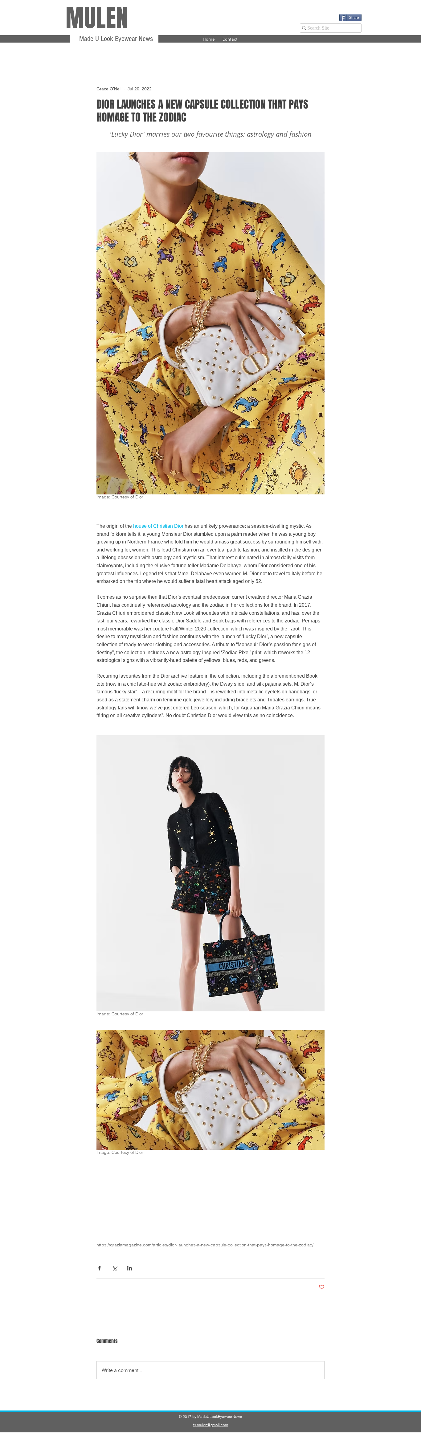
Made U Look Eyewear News (115, 39)
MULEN (97, 18)
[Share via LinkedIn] (130, 1268)
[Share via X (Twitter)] (114, 1268)
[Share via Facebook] (99, 1268)
